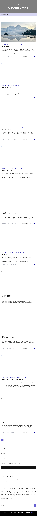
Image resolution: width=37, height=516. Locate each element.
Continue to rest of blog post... (28, 56)
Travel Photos (28, 85)
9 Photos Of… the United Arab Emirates (12, 379)
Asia (3, 44)
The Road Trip (5, 254)
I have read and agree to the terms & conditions (11, 463)
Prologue (4, 422)
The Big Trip (22, 252)
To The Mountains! (7, 46)
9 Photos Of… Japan (7, 170)
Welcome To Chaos (7, 129)
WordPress (22, 514)
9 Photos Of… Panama (8, 337)
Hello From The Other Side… (9, 213)
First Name (3, 448)
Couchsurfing (19, 44)
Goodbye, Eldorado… (7, 296)
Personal (23, 85)
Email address (4, 458)
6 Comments (13, 432)
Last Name (3, 453)
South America (16, 252)
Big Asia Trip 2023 (13, 44)
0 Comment (10, 56)
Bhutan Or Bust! (6, 87)
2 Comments (14, 223)
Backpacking (6, 44)
